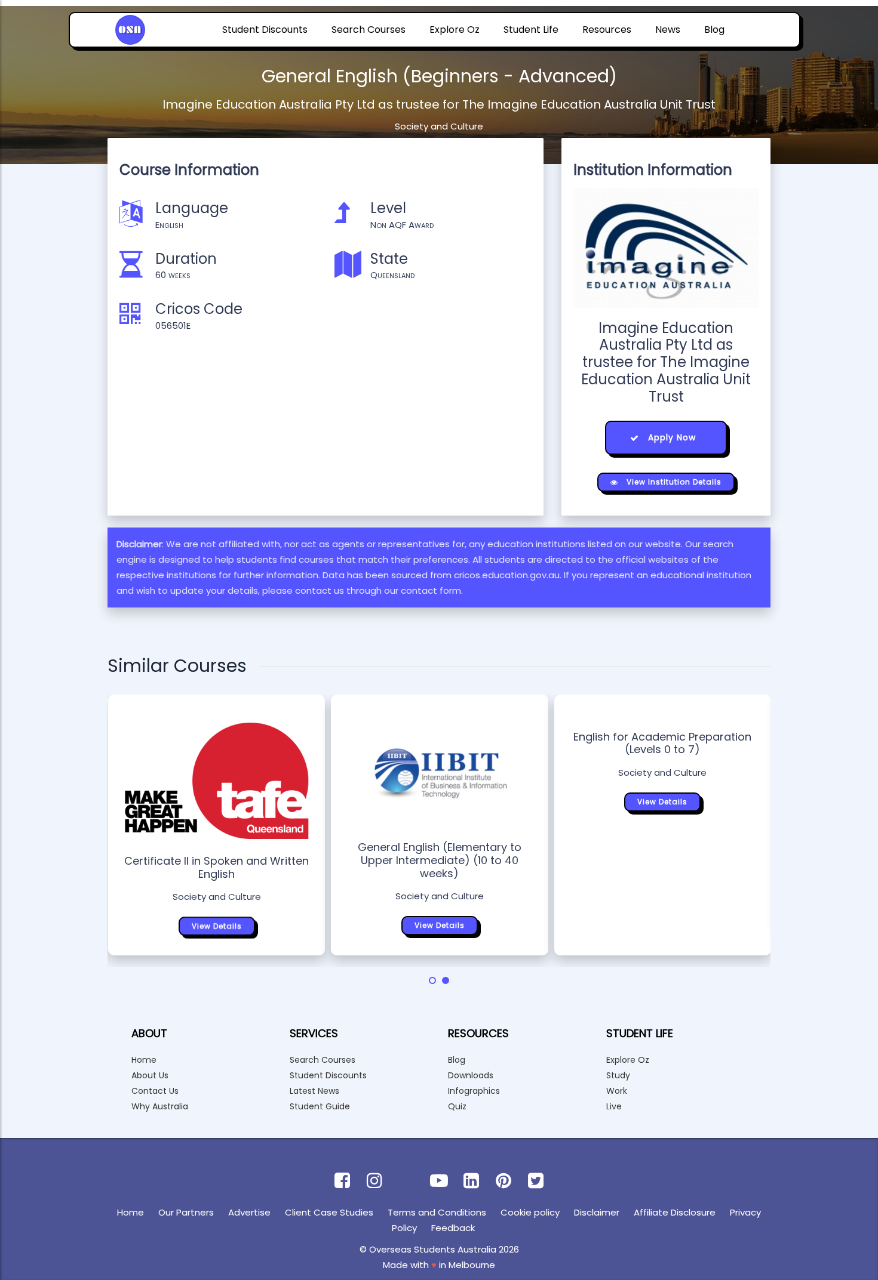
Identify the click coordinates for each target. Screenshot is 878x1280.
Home (143, 1060)
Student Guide (320, 1106)
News (667, 29)
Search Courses (368, 29)
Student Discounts (265, 29)
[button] (432, 980)
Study (618, 1075)
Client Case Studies (329, 1212)
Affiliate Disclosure (675, 1212)
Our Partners (186, 1212)
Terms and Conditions (437, 1212)
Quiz (457, 1106)
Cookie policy (530, 1212)
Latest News (314, 1091)
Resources (606, 29)
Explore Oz (454, 29)
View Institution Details (673, 482)
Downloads (470, 1075)
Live (614, 1106)
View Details (217, 926)
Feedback (453, 1228)
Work (616, 1091)
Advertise (249, 1212)
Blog (714, 29)
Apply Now (670, 437)
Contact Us (155, 1091)
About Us (149, 1075)
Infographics (474, 1091)
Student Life (531, 29)
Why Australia (159, 1106)
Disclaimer (596, 1212)
